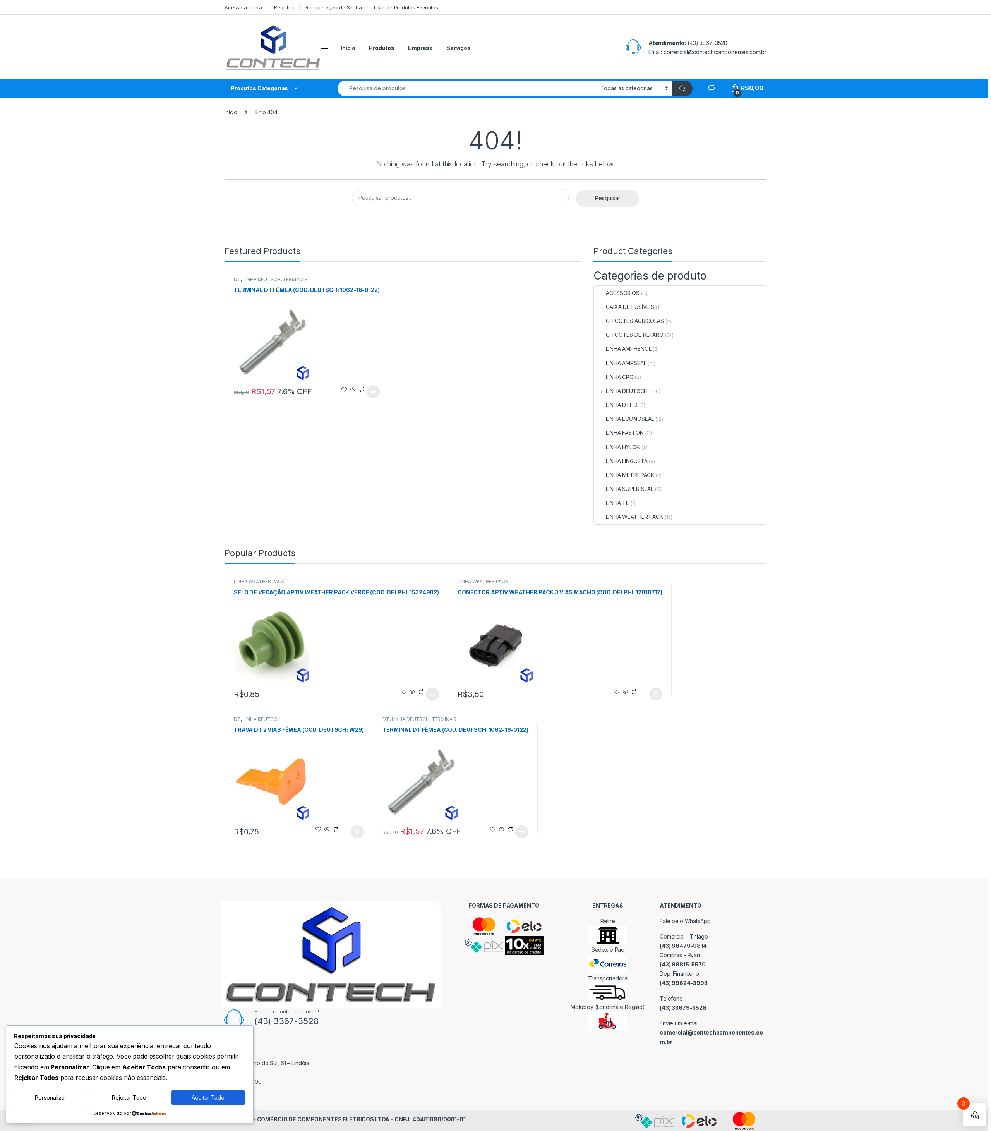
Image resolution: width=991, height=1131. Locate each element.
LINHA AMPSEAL (626, 363)
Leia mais (373, 391)
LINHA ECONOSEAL (630, 418)
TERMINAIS (295, 279)
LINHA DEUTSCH (261, 279)
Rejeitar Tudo (129, 1097)
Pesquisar (607, 198)
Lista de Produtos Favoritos (406, 7)
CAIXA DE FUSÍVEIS (630, 307)
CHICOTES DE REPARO (634, 334)
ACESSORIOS (623, 293)
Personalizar (51, 1097)
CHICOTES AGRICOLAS (635, 321)
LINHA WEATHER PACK (634, 516)
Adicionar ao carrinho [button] (650, 694)
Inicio (348, 48)
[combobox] (467, 88)
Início (231, 112)
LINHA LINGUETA (626, 461)
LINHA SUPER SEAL (629, 489)
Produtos (381, 48)
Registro (283, 7)
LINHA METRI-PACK (630, 475)
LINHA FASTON (624, 432)
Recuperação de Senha (333, 7)
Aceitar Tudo (208, 1097)
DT (237, 279)
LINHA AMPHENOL (628, 348)
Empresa (420, 48)
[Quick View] (353, 389)
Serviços (458, 48)
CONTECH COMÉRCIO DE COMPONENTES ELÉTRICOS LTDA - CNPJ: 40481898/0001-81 (347, 1119)
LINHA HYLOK (623, 447)
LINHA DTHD (622, 405)
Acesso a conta (243, 7)
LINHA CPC (619, 377)
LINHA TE (617, 502)
